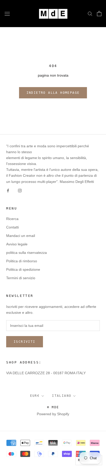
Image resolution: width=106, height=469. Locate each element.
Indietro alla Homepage (53, 93)
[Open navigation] (7, 13)
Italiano (61, 396)
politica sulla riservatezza (26, 253)
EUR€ (35, 396)
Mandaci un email (20, 236)
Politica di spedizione (23, 269)
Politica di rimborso (21, 261)
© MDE (53, 407)
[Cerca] (90, 13)
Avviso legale (17, 244)
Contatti (12, 227)
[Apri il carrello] (99, 13)
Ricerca (12, 219)
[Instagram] (20, 190)
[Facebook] (8, 190)
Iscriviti (25, 341)
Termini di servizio (20, 278)
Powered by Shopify (53, 414)
